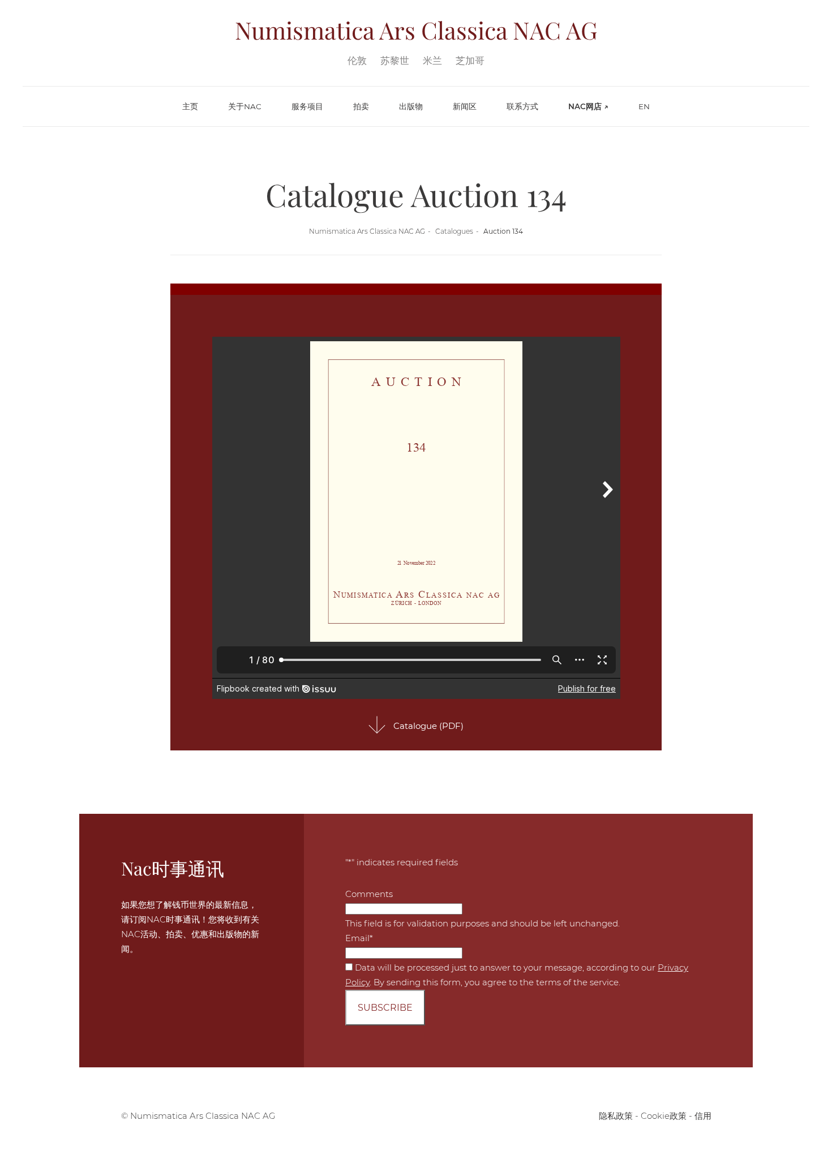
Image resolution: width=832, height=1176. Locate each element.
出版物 (411, 106)
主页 (190, 106)
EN (644, 106)
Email (359, 938)
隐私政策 (616, 1115)
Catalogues (454, 231)
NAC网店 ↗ (588, 106)
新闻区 (465, 106)
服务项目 (307, 106)
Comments (369, 894)
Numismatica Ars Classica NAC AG (367, 231)
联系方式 (522, 106)
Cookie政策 (664, 1115)
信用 (702, 1115)
